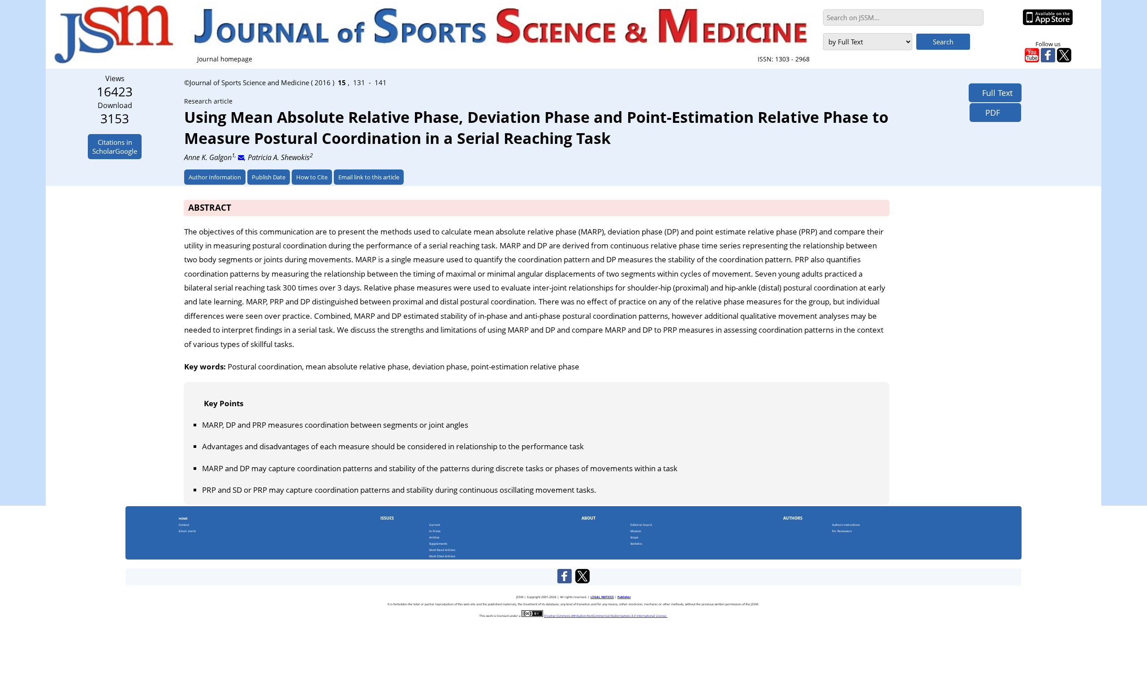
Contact (184, 525)
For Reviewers (842, 531)
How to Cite (312, 177)
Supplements (438, 544)
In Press (434, 531)
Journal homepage (224, 59)
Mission (635, 531)
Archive (434, 537)
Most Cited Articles (442, 556)
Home (183, 518)
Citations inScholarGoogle (114, 147)
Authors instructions (846, 525)
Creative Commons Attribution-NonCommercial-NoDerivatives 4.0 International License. (605, 616)
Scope (634, 537)
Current (434, 525)
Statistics (636, 544)
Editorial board (641, 525)
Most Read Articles (442, 550)
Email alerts (187, 531)
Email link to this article (368, 177)
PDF (989, 112)
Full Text (995, 92)
